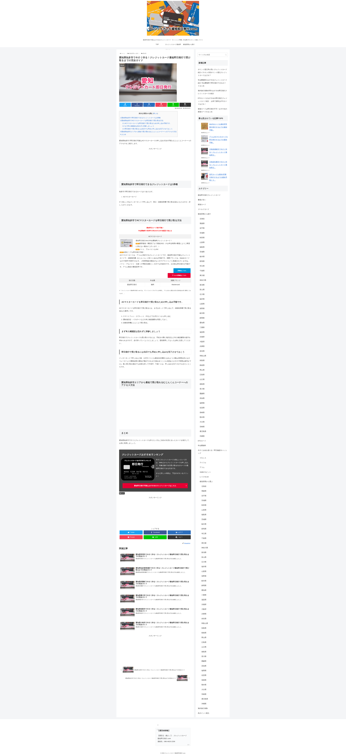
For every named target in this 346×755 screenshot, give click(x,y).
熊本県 (202, 417)
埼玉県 (202, 266)
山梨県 (202, 304)
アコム (202, 467)
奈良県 (202, 351)
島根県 (202, 365)
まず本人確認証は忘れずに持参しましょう (138, 126)
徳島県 (202, 384)
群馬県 (202, 261)
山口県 (202, 379)
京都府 (202, 337)
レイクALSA (204, 477)
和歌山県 (203, 356)
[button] (226, 55)
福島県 (202, 247)
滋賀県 (202, 332)
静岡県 (202, 318)
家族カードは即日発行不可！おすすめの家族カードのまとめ (212, 110)
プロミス (203, 458)
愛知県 (122, 493)
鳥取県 (202, 360)
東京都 (202, 275)
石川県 (202, 294)
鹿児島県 (203, 431)
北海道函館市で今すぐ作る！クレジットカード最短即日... (218, 152)
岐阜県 (202, 313)
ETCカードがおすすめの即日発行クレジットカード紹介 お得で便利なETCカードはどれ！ (212, 101)
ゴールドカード (203, 209)
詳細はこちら (182, 270)
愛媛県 (202, 393)
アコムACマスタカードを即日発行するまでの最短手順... (218, 140)
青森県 (202, 223)
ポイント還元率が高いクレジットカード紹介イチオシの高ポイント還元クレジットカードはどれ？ (212, 72)
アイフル (203, 463)
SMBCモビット (205, 472)
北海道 (202, 219)
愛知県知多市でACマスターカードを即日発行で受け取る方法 (141, 120)
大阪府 (202, 342)
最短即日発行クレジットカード (209, 195)
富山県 (202, 289)
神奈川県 (203, 280)
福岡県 (202, 403)
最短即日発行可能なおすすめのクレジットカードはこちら (155, 486)
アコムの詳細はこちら (179, 275)
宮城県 (202, 233)
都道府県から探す (204, 214)
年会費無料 (202, 445)
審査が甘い (202, 200)
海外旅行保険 (203, 708)
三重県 (202, 327)
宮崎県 (202, 427)
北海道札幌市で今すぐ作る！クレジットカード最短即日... (218, 165)
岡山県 (202, 370)
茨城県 (202, 252)
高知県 (202, 398)
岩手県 (202, 228)
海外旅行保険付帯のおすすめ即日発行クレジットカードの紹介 (212, 92)
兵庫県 (202, 346)
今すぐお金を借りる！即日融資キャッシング (212, 451)
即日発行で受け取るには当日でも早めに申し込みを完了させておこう (147, 129)
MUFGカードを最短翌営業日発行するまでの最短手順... (218, 127)
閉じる (155, 113)
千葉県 (202, 271)
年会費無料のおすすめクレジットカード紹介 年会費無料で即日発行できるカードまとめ (212, 83)
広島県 (202, 375)
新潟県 (202, 285)
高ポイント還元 (203, 713)
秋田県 (202, 237)
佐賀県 (202, 408)
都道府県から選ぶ (206, 481)
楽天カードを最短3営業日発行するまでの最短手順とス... (218, 177)
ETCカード (202, 441)
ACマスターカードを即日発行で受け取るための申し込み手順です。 (146, 123)
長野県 (202, 308)
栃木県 (202, 256)
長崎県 (202, 412)
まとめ (123, 134)
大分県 (202, 422)
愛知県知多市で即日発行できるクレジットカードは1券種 (140, 118)
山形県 (202, 242)
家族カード (202, 204)
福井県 (202, 299)
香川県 (202, 389)
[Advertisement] (155, 162)
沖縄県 (202, 436)
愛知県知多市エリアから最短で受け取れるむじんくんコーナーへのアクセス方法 (148, 132)
